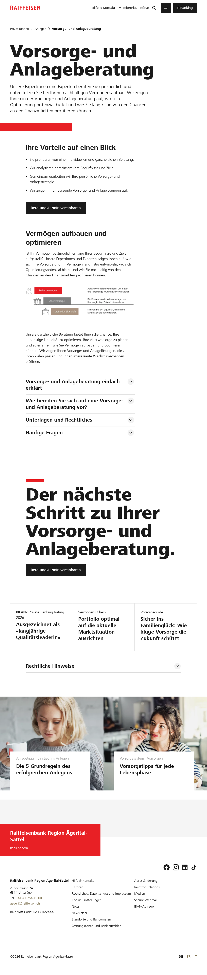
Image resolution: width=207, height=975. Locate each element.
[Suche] (154, 8)
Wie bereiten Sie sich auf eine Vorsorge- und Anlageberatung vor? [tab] (75, 404)
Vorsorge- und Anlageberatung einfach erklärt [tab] (73, 385)
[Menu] (166, 8)
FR (188, 956)
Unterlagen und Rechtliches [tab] (59, 420)
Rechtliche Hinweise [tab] (50, 666)
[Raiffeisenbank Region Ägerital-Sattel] (25, 8)
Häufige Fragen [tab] (44, 433)
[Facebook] (167, 867)
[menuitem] (103, 8)
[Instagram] (176, 867)
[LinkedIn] (185, 867)
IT (195, 956)
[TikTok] (194, 867)
